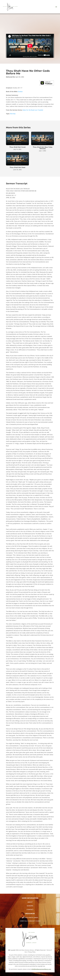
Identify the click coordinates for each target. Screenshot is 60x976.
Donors (30, 906)
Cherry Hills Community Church (30, 921)
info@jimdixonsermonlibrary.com (41, 969)
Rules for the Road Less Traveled (33, 110)
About (30, 902)
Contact (30, 909)
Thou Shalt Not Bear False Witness (42, 147)
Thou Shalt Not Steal (17, 167)
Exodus (20, 91)
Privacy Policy (31, 952)
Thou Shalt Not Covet (17, 147)
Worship (12, 114)
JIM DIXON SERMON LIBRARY (30, 917)
